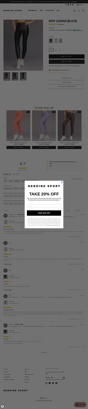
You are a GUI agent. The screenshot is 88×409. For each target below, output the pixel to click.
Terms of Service (57, 225)
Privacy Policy (49, 225)
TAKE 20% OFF (44, 213)
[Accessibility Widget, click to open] (2, 406)
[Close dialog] (62, 182)
